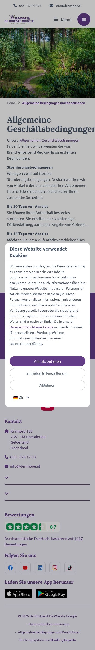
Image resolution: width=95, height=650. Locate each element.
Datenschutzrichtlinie (26, 327)
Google (48, 327)
